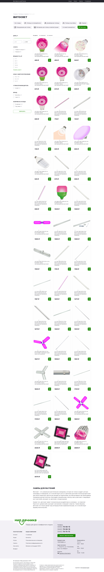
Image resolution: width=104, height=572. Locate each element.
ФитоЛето (18, 95)
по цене (35, 35)
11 (16, 67)
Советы (81, 1)
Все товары (18, 23)
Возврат (15, 548)
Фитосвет (83, 27)
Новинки (18, 51)
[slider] (13, 38)
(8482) (63, 527)
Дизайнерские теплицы (53, 23)
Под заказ (18, 106)
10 (16, 65)
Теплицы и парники (23, 14)
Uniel (17, 97)
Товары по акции (20, 49)
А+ (17, 79)
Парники (84, 23)
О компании (88, 1)
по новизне (49, 35)
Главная (15, 14)
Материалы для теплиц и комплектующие (47, 27)
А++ (17, 76)
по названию (42, 35)
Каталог (15, 534)
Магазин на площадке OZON (33, 546)
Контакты (28, 537)
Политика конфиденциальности (34, 543)
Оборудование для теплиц (23, 27)
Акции (70, 1)
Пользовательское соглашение (34, 540)
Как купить (16, 546)
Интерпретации (85, 567)
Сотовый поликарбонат (69, 27)
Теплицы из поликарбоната (34, 23)
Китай (17, 88)
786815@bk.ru (61, 542)
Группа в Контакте (65, 553)
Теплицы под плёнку (70, 23)
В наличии (19, 104)
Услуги (75, 1)
